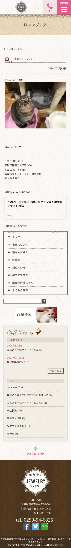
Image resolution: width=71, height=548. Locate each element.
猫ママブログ (20, 275)
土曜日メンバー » (58, 232)
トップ (16, 237)
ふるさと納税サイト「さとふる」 (25, 350)
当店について (20, 244)
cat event (12, 387)
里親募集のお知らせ (18, 362)
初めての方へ (20, 267)
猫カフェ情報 (14, 418)
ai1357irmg (20, 226)
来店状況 (12, 410)
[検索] (44, 301)
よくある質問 (20, 290)
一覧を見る (55, 370)
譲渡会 (10, 433)
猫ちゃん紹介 (20, 252)
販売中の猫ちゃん (22, 282)
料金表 (16, 260)
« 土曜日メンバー (13, 232)
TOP (4, 48)
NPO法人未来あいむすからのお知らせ (27, 395)
